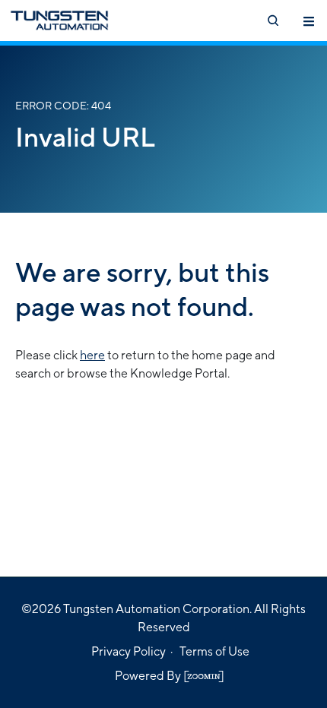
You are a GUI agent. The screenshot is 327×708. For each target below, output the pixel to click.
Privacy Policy (128, 651)
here (92, 355)
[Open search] (272, 20)
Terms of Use (214, 651)
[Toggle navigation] (308, 20)
